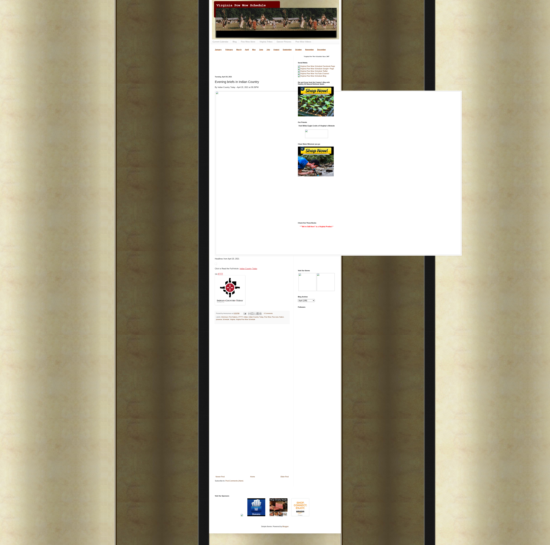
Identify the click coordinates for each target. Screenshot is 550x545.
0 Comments (268, 313)
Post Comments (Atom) (234, 481)
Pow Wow (267, 317)
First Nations (233, 317)
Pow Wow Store (248, 42)
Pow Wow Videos (303, 42)
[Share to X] (255, 313)
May (254, 50)
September (287, 50)
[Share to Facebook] (257, 313)
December (321, 50)
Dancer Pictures (284, 42)
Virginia (232, 319)
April (247, 50)
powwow (219, 319)
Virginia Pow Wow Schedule (245, 319)
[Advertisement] (248, 59)
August (276, 50)
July (268, 50)
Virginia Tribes (266, 42)
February (229, 50)
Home (252, 477)
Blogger (285, 527)
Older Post (284, 477)
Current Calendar (220, 42)
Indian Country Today (248, 269)
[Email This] (249, 313)
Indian (246, 317)
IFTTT (220, 274)
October (298, 50)
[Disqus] (252, 363)
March (238, 50)
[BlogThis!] (252, 313)
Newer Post (220, 477)
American (224, 317)
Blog (235, 42)
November (309, 50)
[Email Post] (245, 313)
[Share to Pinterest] (260, 313)
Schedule (226, 319)
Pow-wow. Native (278, 317)
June (261, 50)
